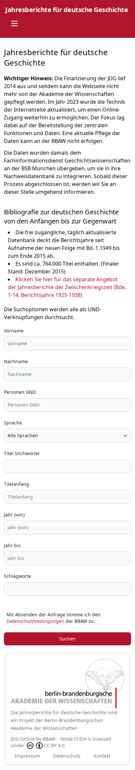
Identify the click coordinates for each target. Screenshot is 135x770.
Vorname (14, 331)
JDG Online (23, 739)
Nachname (16, 361)
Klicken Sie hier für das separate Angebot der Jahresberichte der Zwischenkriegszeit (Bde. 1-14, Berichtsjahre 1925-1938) (67, 287)
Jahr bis (12, 545)
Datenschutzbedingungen (35, 621)
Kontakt (102, 756)
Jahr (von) (14, 515)
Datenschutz (67, 756)
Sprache (13, 423)
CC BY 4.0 (54, 745)
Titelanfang (16, 484)
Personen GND (20, 392)
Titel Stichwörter (22, 453)
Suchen (67, 639)
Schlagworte (17, 576)
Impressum (27, 756)
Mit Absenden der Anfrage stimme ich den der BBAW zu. (54, 617)
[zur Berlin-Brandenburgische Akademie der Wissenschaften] (67, 683)
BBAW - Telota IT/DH (65, 739)
